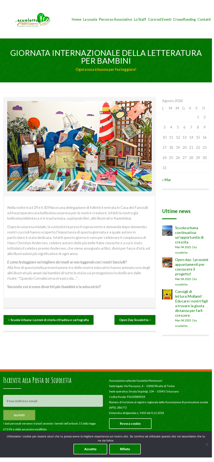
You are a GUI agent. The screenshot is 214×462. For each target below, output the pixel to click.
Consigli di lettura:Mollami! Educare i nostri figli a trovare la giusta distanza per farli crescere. (191, 303)
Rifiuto (125, 449)
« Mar (166, 179)
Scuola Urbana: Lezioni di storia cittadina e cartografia (50, 320)
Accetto (90, 449)
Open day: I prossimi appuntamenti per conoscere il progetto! (191, 266)
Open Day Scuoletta (133, 320)
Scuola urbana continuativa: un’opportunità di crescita (189, 234)
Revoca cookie (130, 423)
